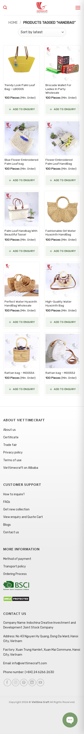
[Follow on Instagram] (15, 682)
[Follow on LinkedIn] (32, 682)
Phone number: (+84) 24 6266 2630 (28, 672)
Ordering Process (15, 574)
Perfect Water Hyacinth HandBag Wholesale (21, 303)
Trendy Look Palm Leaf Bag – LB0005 (20, 87)
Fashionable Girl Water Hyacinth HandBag (60, 232)
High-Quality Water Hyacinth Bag (58, 303)
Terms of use (12, 460)
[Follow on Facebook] (7, 682)
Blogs (7, 525)
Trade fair (10, 445)
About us (9, 430)
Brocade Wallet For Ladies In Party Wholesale (58, 88)
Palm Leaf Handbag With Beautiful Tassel (21, 232)
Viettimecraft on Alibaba (20, 468)
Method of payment (17, 559)
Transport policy (14, 566)
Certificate (11, 437)
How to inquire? (14, 494)
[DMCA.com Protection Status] (16, 598)
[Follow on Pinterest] (24, 682)
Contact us (11, 532)
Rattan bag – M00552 (60, 372)
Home (13, 23)
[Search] (5, 7)
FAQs (6, 502)
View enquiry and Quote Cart (23, 517)
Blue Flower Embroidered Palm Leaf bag (21, 161)
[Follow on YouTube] (40, 682)
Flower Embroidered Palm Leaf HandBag (59, 161)
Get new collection (16, 509)
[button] (78, 7)
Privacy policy (13, 452)
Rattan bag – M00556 (19, 372)
